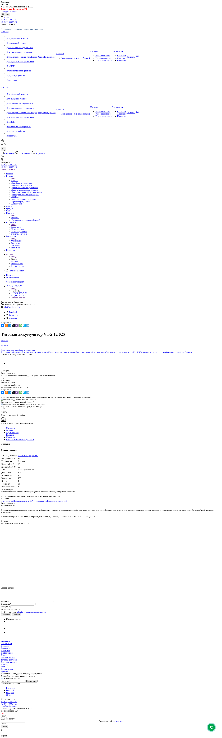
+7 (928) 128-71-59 (9, 20)
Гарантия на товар (9, 662)
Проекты (15, 218)
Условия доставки (9, 660)
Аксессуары (190, 352)
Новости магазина (12, 678)
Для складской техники (11, 352)
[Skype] (24, 325)
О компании (16, 241)
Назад (13, 178)
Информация (6, 653)
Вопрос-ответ (7, 669)
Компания (5, 641)
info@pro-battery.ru (9, 11)
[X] (13, 325)
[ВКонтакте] (2, 325)
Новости (5, 646)
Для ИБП (137, 352)
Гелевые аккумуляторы (28, 455)
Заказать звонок (8, 169)
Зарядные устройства (175, 352)
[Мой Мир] (9, 325)
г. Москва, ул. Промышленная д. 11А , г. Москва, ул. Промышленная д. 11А (34, 501)
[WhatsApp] (20, 325)
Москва (14, 261)
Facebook (13, 312)
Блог (3, 667)
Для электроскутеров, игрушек (61, 352)
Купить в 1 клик (8, 383)
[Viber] (16, 325)
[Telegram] (27, 325)
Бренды (4, 671)
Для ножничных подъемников (35, 352)
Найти (4, 726)
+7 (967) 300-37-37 (9, 22)
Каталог (14, 181)
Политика (5, 650)
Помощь (4, 655)
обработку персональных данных (31, 612)
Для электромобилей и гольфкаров (90, 352)
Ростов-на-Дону (18, 266)
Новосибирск (17, 264)
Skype (8, 695)
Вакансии (5, 648)
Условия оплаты (8, 657)
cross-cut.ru (118, 721)
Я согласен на (25, 612)
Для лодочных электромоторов (119, 352)
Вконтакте (13, 315)
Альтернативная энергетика (153, 352)
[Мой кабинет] (2, 141)
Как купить (16, 227)
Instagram (13, 318)
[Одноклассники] (6, 325)
